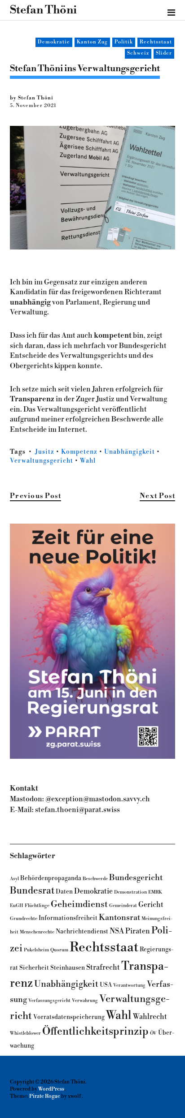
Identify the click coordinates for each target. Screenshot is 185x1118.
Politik (124, 42)
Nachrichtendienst (82, 931)
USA (106, 985)
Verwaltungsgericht (41, 461)
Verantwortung (129, 985)
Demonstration (130, 892)
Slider (164, 53)
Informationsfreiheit (68, 918)
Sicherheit (34, 968)
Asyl (14, 879)
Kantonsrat (119, 917)
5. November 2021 (33, 106)
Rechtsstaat (156, 42)
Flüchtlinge (37, 905)
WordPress (51, 1089)
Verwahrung (85, 1000)
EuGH (16, 905)
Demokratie (54, 42)
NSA (117, 931)
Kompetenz (79, 452)
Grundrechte (23, 918)
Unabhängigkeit (129, 452)
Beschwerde (95, 879)
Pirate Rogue (44, 1096)
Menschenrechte (37, 932)
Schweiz (138, 53)
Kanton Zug (92, 42)
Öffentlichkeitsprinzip (95, 1031)
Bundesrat (32, 891)
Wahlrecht (150, 1016)
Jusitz (44, 452)
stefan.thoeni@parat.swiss (77, 809)
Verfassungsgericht (49, 1000)
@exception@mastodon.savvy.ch (97, 799)
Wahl (88, 461)
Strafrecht (103, 967)
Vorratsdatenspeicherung (69, 1017)
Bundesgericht (136, 878)
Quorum (59, 950)
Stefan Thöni (43, 10)
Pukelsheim (36, 950)
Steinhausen (67, 968)
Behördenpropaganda (50, 878)
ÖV (153, 1033)
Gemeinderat (123, 905)
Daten (64, 891)
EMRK (155, 892)
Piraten (137, 931)
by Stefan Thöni (31, 98)
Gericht (150, 904)
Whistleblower (25, 1033)
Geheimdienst (79, 904)
